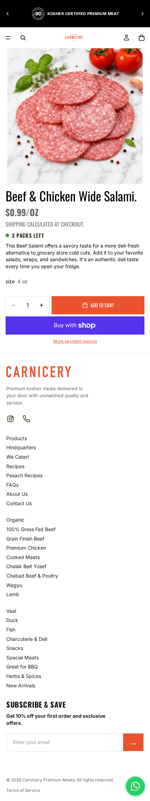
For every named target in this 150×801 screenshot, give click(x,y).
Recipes (15, 466)
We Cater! (17, 457)
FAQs (12, 485)
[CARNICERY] (38, 371)
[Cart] (141, 37)
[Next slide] (142, 13)
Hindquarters (21, 447)
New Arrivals (20, 685)
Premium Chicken (26, 548)
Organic (15, 520)
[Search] (23, 37)
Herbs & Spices (23, 676)
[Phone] (26, 419)
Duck (12, 620)
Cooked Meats (23, 557)
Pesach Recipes (24, 475)
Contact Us (19, 503)
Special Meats (22, 657)
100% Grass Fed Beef (30, 529)
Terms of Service (23, 790)
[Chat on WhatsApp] (135, 786)
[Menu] (8, 38)
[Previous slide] (7, 13)
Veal (11, 611)
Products (16, 438)
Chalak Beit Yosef (26, 566)
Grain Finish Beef (25, 539)
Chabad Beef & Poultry (32, 576)
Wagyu (14, 585)
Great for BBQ (22, 667)
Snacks (14, 648)
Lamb (12, 594)
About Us (17, 494)
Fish (10, 629)
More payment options (75, 341)
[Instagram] (10, 419)
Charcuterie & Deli (26, 639)
